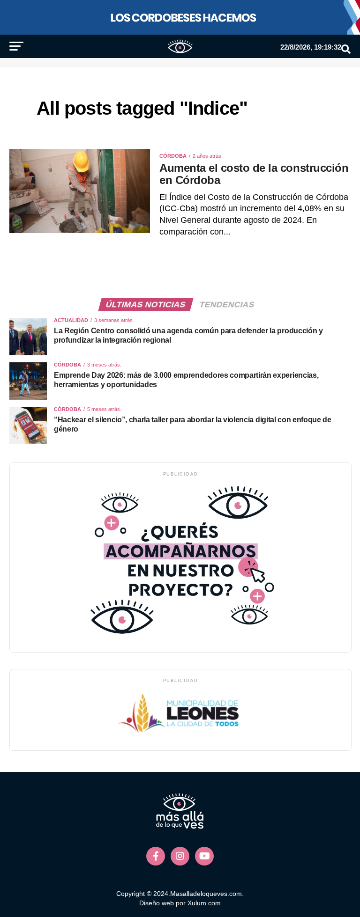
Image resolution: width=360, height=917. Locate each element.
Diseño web (156, 903)
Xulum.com (204, 903)
